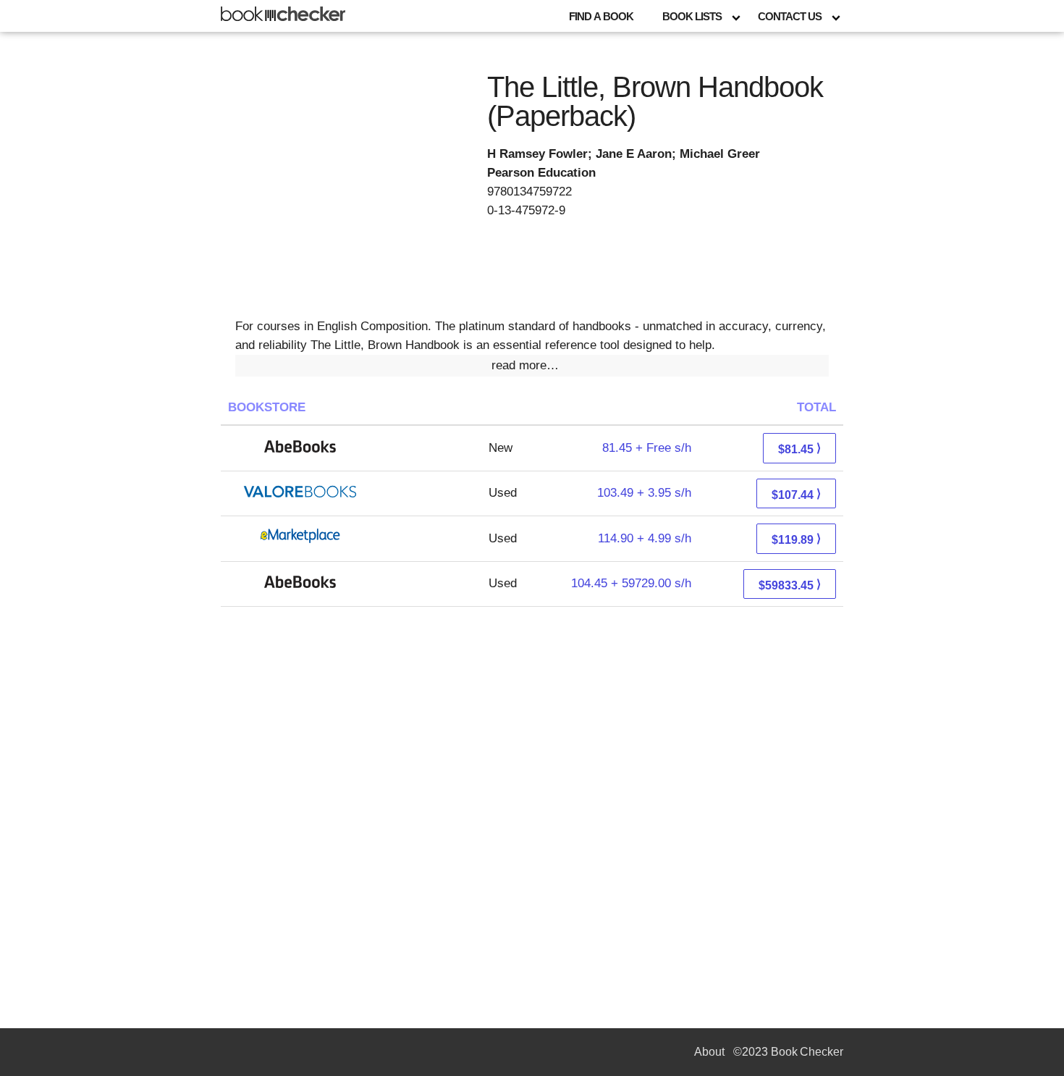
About (709, 1052)
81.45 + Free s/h (646, 448)
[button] (532, 366)
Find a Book (601, 16)
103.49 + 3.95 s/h (644, 493)
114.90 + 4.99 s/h (644, 538)
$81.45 (799, 448)
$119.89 (796, 539)
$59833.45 (790, 585)
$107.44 (796, 494)
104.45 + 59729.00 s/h (631, 583)
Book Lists (692, 16)
